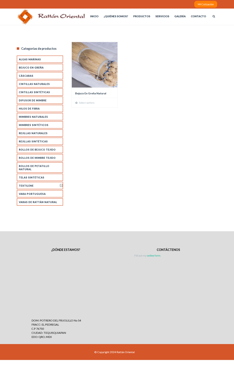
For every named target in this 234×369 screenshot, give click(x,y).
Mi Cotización (206, 4)
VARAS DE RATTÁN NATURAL (38, 202)
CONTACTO (198, 16)
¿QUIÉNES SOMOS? (116, 16)
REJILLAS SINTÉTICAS (33, 141)
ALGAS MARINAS (30, 59)
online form (153, 255)
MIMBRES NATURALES (33, 116)
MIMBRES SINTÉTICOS (33, 125)
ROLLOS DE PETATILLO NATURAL (34, 168)
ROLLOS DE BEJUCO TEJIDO (37, 149)
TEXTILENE (26, 185)
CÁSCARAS (26, 75)
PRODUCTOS (141, 16)
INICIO (94, 16)
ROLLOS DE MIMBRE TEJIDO (37, 157)
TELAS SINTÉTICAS (31, 177)
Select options (86, 102)
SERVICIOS (162, 16)
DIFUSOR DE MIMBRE (33, 100)
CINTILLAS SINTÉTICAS (34, 92)
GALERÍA (180, 16)
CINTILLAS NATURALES (34, 84)
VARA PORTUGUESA (32, 193)
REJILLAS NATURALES (33, 133)
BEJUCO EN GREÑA (31, 67)
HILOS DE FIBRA (29, 108)
